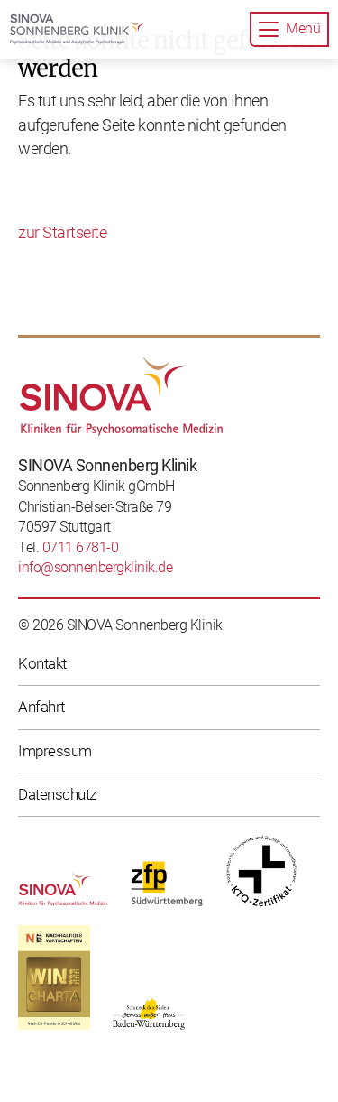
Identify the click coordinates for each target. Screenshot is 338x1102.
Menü (303, 28)
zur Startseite (62, 233)
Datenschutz (57, 794)
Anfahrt (41, 707)
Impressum (55, 751)
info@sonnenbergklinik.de (95, 567)
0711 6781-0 (80, 547)
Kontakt (42, 663)
